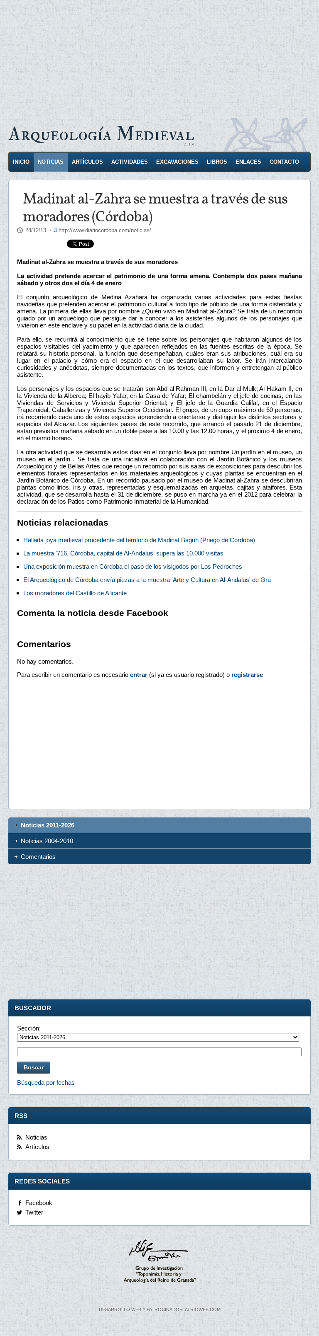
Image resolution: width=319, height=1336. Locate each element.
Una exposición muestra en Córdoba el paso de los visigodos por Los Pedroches (132, 566)
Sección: (29, 1028)
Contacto (284, 162)
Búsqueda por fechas (46, 1082)
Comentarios (38, 856)
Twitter (34, 1212)
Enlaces (248, 162)
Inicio (21, 162)
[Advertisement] (159, 58)
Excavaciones (177, 162)
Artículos (87, 162)
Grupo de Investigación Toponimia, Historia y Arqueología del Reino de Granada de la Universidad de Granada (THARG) (159, 1262)
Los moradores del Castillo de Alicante (75, 592)
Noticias (51, 162)
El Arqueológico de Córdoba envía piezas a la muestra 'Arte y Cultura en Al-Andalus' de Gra (147, 579)
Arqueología (101, 134)
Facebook (38, 1202)
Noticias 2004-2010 (47, 840)
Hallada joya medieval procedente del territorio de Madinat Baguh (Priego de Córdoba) (139, 539)
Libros (217, 162)
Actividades (129, 162)
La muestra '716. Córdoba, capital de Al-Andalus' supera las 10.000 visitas (123, 553)
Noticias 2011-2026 (47, 825)
